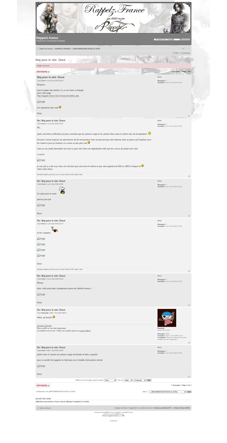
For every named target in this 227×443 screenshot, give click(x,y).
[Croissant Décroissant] (143, 380)
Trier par (120, 380)
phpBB (105, 412)
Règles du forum (43, 66)
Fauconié (45, 313)
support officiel (85, 331)
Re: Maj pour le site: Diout (51, 120)
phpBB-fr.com (119, 414)
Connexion (186, 53)
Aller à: (145, 392)
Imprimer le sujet (183, 48)
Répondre (39, 71)
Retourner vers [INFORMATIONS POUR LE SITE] (56, 391)
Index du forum (46, 49)
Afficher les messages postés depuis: (90, 380)
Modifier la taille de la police (187, 48)
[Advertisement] (113, 429)
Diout (43, 80)
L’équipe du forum (120, 408)
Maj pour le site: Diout (50, 60)
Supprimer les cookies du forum (141, 408)
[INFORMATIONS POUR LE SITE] (87, 49)
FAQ (177, 53)
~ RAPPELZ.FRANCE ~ (63, 49)
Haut (189, 116)
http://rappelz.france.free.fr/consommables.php (58, 96)
